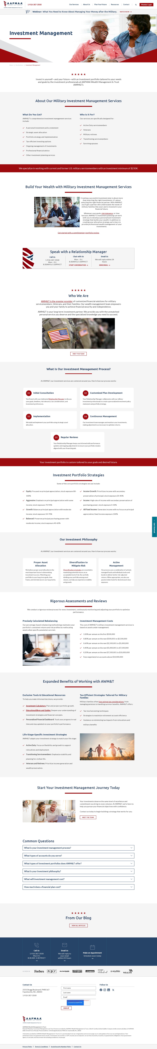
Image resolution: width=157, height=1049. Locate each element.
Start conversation (77, 265)
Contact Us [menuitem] (77, 1046)
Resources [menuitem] (115, 4)
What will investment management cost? (44, 879)
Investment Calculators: (36, 706)
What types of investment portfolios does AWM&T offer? (53, 863)
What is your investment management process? (47, 847)
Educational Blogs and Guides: (38, 710)
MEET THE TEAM (88, 817)
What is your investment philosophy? (42, 871)
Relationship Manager (56, 399)
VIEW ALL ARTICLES (78, 925)
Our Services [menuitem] (74, 4)
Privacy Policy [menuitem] (27, 1046)
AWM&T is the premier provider (57, 301)
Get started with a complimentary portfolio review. (78, 233)
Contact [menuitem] (126, 4)
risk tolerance (107, 213)
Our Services (19, 65)
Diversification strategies (72, 570)
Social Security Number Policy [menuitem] (61, 1046)
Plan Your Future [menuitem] (100, 4)
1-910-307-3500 (52, 260)
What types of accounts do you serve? (43, 855)
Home (11, 65)
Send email (103, 265)
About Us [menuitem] (86, 4)
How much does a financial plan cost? (42, 887)
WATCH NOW (124, 12)
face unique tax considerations (111, 701)
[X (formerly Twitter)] (113, 989)
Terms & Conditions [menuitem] (41, 1046)
